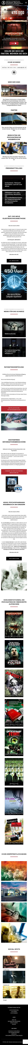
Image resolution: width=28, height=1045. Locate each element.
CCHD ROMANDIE (14, 1013)
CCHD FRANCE (14, 1011)
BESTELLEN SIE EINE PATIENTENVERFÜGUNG (14, 408)
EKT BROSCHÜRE (14, 260)
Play (13, 43)
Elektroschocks (10, 334)
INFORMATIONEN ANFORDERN (14, 1021)
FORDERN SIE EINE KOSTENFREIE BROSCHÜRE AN (14, 471)
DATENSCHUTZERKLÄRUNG (14, 1031)
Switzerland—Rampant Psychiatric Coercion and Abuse (13, 184)
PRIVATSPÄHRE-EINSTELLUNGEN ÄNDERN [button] (14, 1035)
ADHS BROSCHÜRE (14, 558)
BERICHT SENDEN (14, 1022)
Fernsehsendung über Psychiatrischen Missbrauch (12, 351)
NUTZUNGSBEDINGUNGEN (14, 1032)
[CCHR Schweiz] (12, 2)
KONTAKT (14, 1024)
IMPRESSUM (14, 1034)
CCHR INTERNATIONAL (14, 1010)
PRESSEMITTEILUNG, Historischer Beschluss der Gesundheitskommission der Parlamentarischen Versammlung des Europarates (13, 198)
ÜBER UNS (14, 1019)
